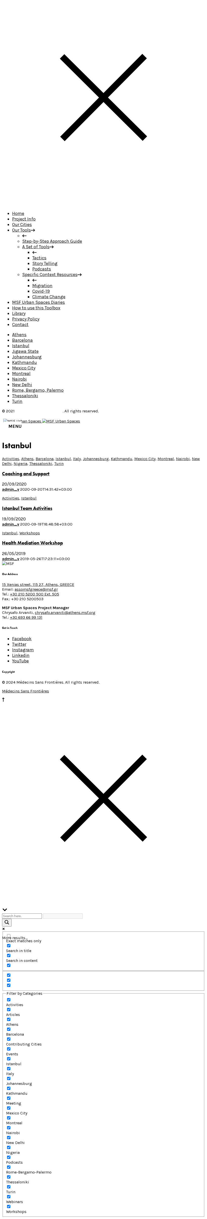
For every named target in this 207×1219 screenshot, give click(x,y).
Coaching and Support (25, 474)
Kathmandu (24, 362)
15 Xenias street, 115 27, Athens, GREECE (38, 584)
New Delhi (22, 384)
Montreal (21, 373)
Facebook (22, 638)
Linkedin (21, 655)
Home (18, 213)
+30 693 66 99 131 (26, 617)
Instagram (23, 650)
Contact (20, 324)
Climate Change (48, 297)
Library (18, 313)
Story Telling (45, 263)
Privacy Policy (25, 319)
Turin (17, 401)
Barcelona (22, 340)
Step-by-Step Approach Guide (52, 241)
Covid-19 (41, 291)
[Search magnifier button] (7, 923)
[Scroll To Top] (3, 700)
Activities (10, 458)
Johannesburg (27, 357)
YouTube (20, 661)
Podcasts (41, 269)
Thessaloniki (25, 396)
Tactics (39, 258)
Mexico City (23, 368)
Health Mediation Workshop (32, 543)
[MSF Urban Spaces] (41, 421)
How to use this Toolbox (36, 308)
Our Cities (22, 224)
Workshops (29, 533)
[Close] (103, 203)
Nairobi (19, 379)
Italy (77, 458)
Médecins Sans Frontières (39, 411)
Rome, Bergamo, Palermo (38, 390)
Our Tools (21, 230)
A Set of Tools (35, 247)
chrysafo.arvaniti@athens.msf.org (65, 612)
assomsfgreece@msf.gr (36, 589)
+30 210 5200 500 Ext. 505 (34, 594)
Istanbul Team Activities (27, 508)
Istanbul (20, 346)
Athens (19, 334)
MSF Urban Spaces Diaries (38, 302)
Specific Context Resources (49, 274)
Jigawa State (25, 351)
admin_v (10, 489)
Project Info (24, 219)
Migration (42, 285)
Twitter (19, 644)
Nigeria (20, 463)
